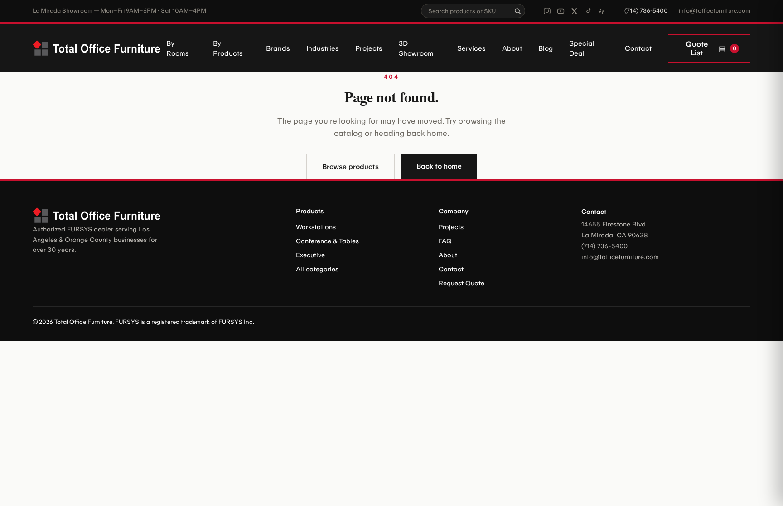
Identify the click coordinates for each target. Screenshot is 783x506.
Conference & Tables (327, 241)
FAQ (445, 241)
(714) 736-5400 (646, 10)
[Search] (517, 11)
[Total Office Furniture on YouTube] (561, 11)
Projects (368, 48)
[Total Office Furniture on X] (574, 11)
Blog (545, 48)
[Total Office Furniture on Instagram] (547, 11)
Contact (638, 48)
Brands (278, 48)
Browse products (350, 167)
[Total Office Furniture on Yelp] (601, 11)
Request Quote (461, 283)
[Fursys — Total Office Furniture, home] (99, 48)
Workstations (316, 227)
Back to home (439, 166)
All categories (317, 269)
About (512, 48)
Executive (310, 255)
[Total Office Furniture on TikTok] (588, 11)
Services (471, 48)
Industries (322, 48)
